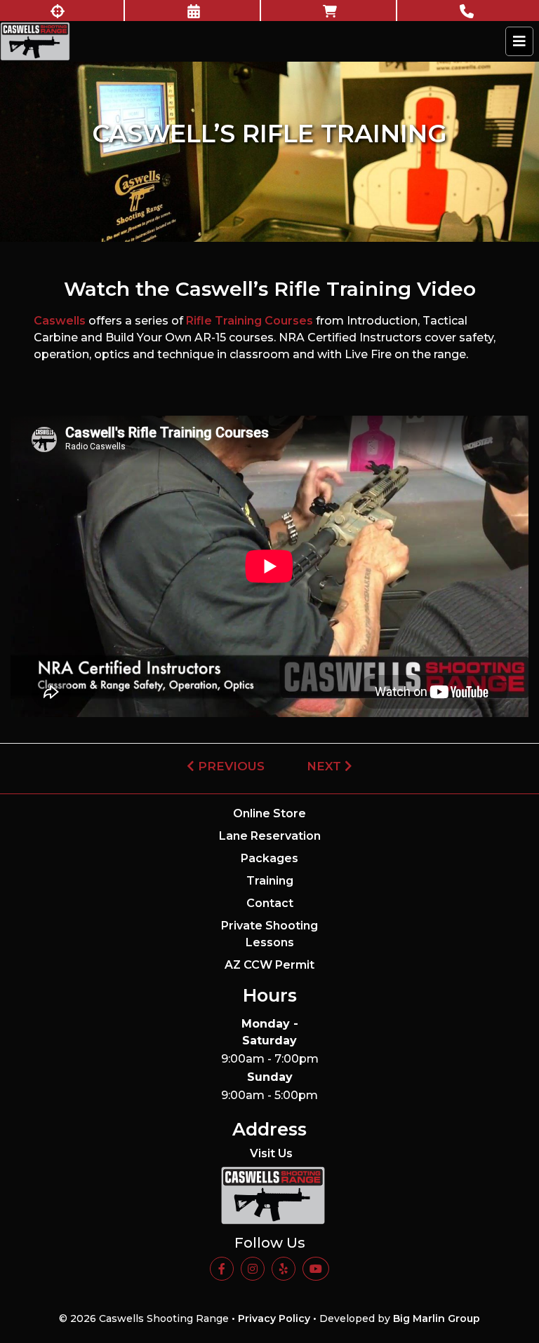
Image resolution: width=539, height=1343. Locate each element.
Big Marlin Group (436, 1318)
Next (326, 766)
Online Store (269, 813)
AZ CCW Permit (269, 965)
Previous (229, 766)
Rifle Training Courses (249, 320)
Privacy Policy (274, 1318)
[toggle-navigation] (519, 41)
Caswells (60, 320)
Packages (269, 858)
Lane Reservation (270, 836)
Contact (269, 903)
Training (269, 880)
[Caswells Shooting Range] (35, 41)
